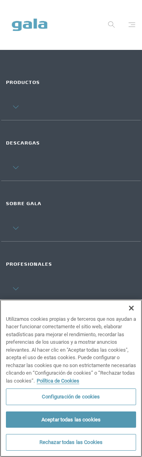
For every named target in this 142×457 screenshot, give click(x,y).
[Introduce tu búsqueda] (112, 26)
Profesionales (29, 265)
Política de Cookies (58, 381)
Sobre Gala (23, 204)
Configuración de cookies (71, 397)
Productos (23, 83)
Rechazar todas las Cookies (71, 442)
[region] (71, 378)
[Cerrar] (131, 308)
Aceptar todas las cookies (71, 420)
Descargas (23, 143)
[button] (12, 101)
